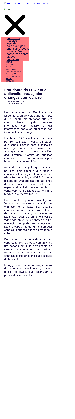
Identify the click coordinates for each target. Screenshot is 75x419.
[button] (15, 25)
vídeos (11, 56)
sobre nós (13, 38)
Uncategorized (15, 103)
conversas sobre (17, 54)
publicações (14, 51)
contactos (13, 59)
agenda (12, 43)
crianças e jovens (18, 48)
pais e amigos (16, 46)
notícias (12, 40)
